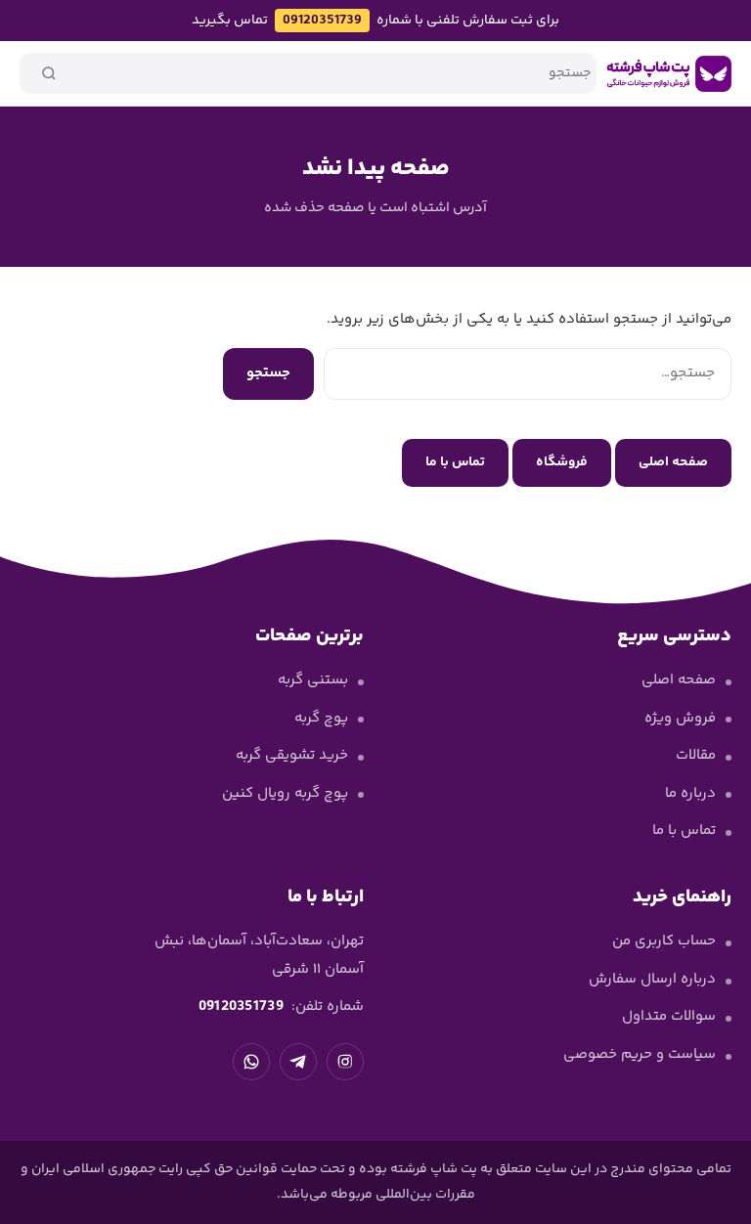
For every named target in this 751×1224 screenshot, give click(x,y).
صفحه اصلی (673, 462)
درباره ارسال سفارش (652, 979)
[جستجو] (49, 73)
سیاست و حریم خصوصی (639, 1054)
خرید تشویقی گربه (292, 755)
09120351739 (322, 20)
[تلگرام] (298, 1061)
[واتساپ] (251, 1061)
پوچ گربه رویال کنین (285, 793)
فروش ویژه (680, 718)
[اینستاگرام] (345, 1061)
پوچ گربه (321, 718)
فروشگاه (562, 462)
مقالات (696, 755)
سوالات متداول (669, 1016)
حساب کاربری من (664, 941)
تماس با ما (455, 462)
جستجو (268, 373)
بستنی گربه (313, 680)
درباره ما (690, 793)
